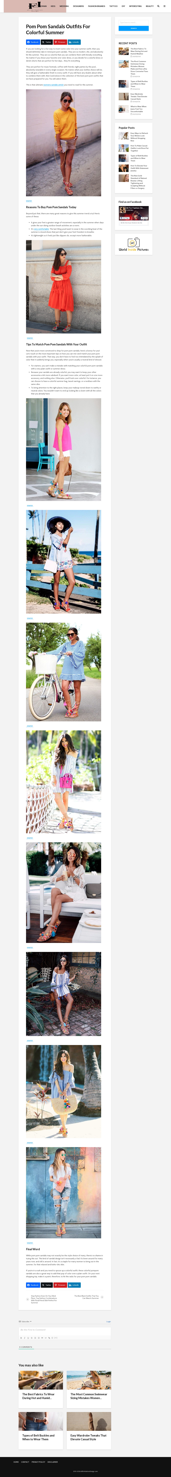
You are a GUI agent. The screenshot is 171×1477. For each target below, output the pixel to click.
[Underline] (28, 1337)
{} (52, 1338)
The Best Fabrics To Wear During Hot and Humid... (38, 1396)
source (29, 201)
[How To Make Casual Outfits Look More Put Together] (124, 148)
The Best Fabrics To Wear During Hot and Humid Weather (139, 51)
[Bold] (21, 1337)
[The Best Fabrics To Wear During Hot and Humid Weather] (41, 1380)
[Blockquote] (42, 1337)
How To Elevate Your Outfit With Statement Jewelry (139, 168)
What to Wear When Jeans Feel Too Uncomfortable (138, 109)
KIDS (53, 6)
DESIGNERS (78, 6)
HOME (31, 6)
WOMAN (43, 6)
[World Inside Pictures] (134, 244)
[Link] (49, 1337)
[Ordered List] (35, 1337)
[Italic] (24, 1337)
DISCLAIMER (53, 1462)
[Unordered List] (38, 1337)
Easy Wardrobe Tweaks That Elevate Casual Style (88, 1437)
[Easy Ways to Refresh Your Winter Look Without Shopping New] (124, 135)
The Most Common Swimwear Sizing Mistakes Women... (88, 1396)
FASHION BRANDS (96, 6)
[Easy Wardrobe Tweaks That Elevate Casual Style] (89, 1421)
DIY (123, 6)
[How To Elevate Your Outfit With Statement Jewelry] (124, 168)
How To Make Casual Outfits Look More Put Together (139, 148)
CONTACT (25, 1462)
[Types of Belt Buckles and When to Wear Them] (41, 1421)
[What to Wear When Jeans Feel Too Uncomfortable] (124, 109)
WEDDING (64, 6)
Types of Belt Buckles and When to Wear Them (38, 1437)
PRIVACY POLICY (38, 1462)
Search (134, 28)
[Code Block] (45, 1337)
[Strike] (31, 1337)
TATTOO (113, 6)
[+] (56, 1338)
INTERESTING (135, 6)
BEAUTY (150, 6)
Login (108, 1321)
